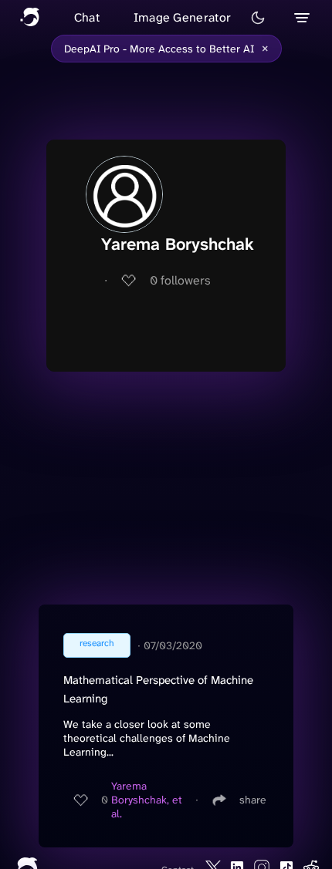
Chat (87, 17)
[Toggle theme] (258, 17)
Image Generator (183, 17)
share (252, 800)
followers (180, 280)
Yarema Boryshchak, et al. (146, 799)
